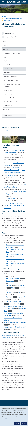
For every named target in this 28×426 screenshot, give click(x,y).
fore (6, 170)
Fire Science (7, 61)
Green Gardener (8, 105)
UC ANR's (12, 150)
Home (4, 41)
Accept (24, 423)
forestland (15, 170)
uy (11, 170)
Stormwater (11, 297)
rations (18, 167)
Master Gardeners (8, 90)
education (18, 172)
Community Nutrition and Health (12, 53)
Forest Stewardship (9, 69)
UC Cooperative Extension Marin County (13, 18)
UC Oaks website (11, 175)
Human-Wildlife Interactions (11, 76)
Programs (5, 49)
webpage (14, 187)
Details (15, 288)
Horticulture (7, 72)
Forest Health (7, 65)
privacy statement (5, 419)
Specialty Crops (8, 94)
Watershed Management (10, 102)
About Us (5, 45)
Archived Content (7, 115)
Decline (17, 423)
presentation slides (16, 304)
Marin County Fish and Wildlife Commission (12, 85)
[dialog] (14, 416)
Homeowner (11, 292)
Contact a (7, 205)
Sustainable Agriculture (10, 98)
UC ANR (4, 16)
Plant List (11, 285)
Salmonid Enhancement (15, 278)
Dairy (5, 57)
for (21, 167)
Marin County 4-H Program (11, 80)
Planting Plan (12, 281)
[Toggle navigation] (3, 2)
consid (14, 167)
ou (9, 170)
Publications (6, 109)
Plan (21, 292)
